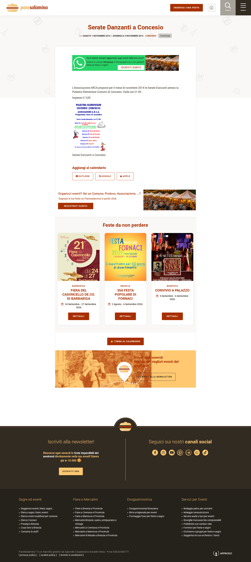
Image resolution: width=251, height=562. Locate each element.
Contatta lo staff (29, 531)
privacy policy (28, 555)
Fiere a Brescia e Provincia (89, 508)
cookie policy (48, 555)
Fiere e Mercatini (85, 499)
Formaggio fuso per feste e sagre (146, 516)
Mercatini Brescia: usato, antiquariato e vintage (95, 522)
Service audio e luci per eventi (199, 516)
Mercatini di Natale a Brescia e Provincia (96, 535)
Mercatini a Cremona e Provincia (92, 527)
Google (106, 176)
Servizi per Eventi (194, 499)
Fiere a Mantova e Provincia (89, 516)
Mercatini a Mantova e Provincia (92, 531)
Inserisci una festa (186, 7)
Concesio (150, 36)
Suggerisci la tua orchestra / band (201, 535)
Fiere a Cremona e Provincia (89, 512)
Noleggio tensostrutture (196, 512)
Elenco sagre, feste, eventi (34, 512)
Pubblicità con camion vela (198, 524)
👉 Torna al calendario (125, 341)
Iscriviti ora (70, 471)
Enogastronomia (139, 499)
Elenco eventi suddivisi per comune (39, 516)
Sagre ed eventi (30, 499)
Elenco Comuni (29, 520)
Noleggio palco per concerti (198, 508)
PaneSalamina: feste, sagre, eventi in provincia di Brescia (26, 8)
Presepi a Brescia (30, 524)
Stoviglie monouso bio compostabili (202, 520)
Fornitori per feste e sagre (197, 527)
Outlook (84, 176)
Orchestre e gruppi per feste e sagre (202, 531)
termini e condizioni (71, 555)
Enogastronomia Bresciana (143, 508)
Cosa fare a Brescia (31, 527)
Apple (126, 176)
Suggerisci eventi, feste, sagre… (37, 508)
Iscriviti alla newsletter (155, 376)
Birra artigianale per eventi (143, 512)
